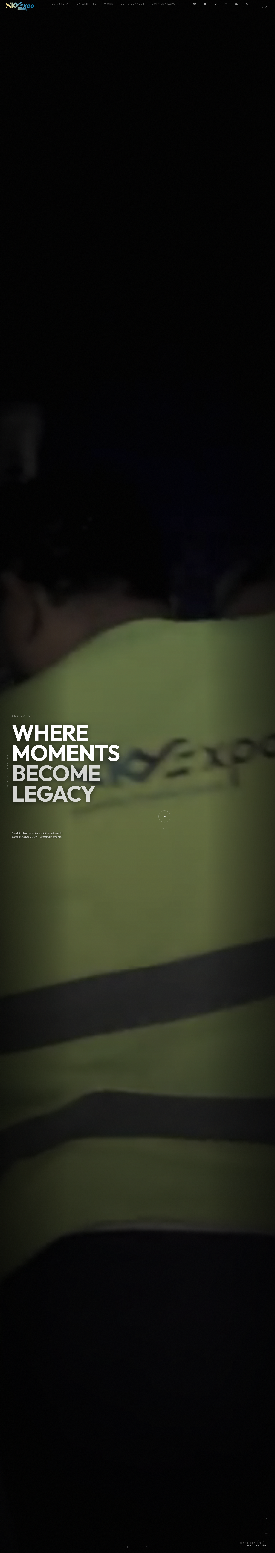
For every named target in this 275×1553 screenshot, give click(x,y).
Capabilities (87, 3)
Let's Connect (133, 3)
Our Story (60, 3)
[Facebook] (229, 6)
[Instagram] (208, 6)
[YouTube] (197, 6)
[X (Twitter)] (250, 6)
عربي (265, 6)
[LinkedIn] (239, 6)
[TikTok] (218, 6)
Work (109, 3)
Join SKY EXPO (164, 3)
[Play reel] (164, 816)
